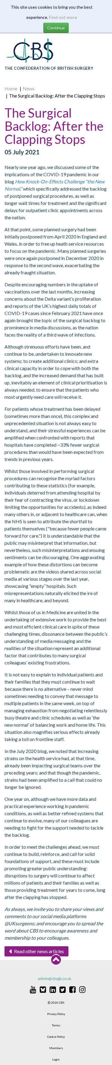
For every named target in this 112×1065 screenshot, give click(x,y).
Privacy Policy (56, 1014)
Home (10, 88)
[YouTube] (33, 989)
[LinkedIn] (53, 989)
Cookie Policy (56, 1036)
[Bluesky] (43, 989)
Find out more (63, 17)
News (29, 88)
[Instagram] (82, 989)
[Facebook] (72, 989)
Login (56, 1059)
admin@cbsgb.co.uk (54, 978)
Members (56, 1048)
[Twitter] (62, 989)
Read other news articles (38, 951)
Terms (56, 1025)
